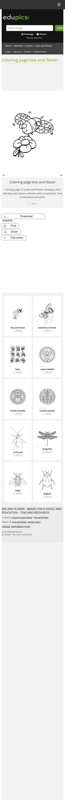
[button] (14, 237)
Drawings (29, 34)
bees (18, 369)
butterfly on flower (47, 327)
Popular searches (34, 38)
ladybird (47, 493)
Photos (42, 34)
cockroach (18, 452)
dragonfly (47, 448)
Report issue (40, 52)
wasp (17, 490)
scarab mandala (47, 410)
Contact (27, 52)
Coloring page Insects (22, 517)
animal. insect (34, 522)
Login (7, 52)
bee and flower (44, 45)
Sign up (17, 52)
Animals (18, 45)
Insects (29, 45)
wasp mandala (47, 369)
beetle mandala (17, 410)
